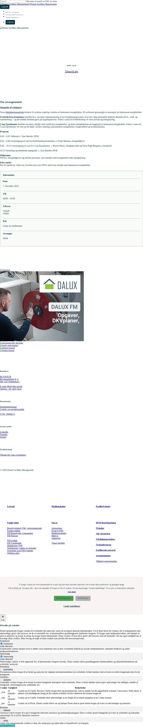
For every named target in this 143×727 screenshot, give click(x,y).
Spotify (3, 437)
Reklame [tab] (4, 707)
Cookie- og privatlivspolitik (12, 409)
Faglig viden (13, 523)
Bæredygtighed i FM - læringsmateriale (24, 528)
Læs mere (72, 592)
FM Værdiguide (14, 543)
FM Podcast (12, 536)
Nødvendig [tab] (5, 654)
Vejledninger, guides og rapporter (21, 548)
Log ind (11, 506)
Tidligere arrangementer (106, 561)
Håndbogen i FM (14, 545)
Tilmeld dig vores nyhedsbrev (13, 455)
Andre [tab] (3, 718)
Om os (55, 523)
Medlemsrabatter (59, 533)
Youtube (3, 434)
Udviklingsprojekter (105, 539)
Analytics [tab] (4, 677)
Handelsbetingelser (8, 407)
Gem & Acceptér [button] (7, 725)
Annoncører (57, 528)
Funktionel (8, 644)
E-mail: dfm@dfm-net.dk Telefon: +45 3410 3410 (11, 387)
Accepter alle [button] (64, 598)
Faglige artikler (13, 531)
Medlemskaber (59, 506)
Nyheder (100, 528)
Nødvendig (8, 656)
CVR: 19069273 (7, 414)
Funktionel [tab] (4, 641)
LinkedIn (4, 432)
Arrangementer (103, 555)
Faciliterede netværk (105, 550)
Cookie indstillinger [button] (72, 606)
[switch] (1, 669)
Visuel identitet (58, 543)
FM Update (12, 540)
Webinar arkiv (13, 553)
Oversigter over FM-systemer (20, 550)
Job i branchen (103, 533)
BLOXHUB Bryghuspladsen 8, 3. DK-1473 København (9, 379)
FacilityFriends (103, 506)
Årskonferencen (103, 545)
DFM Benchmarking (106, 523)
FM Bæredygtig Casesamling (20, 533)
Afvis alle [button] (83, 598)
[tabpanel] (71, 650)
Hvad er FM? (57, 531)
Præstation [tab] (4, 666)
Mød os (55, 536)
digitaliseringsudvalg (15, 112)
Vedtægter (56, 538)
